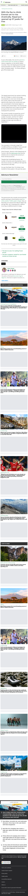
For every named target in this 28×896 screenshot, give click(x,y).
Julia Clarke (9, 25)
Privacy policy (4, 873)
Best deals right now (12, 5)
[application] (14, 133)
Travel (3, 264)
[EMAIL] (15, 270)
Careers (3, 882)
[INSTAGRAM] (11, 270)
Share (4, 56)
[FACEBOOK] (8, 270)
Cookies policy (5, 876)
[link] (6, 217)
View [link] (22, 217)
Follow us (17, 56)
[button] (1, 2)
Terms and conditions (6, 867)
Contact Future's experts (7, 870)
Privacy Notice (18, 186)
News (3, 25)
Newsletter (24, 56)
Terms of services (16, 185)
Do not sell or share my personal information (11, 887)
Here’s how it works (9, 33)
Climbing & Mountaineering (7, 8)
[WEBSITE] (13, 270)
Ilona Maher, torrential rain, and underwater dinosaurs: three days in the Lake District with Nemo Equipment (15, 823)
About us (3, 884)
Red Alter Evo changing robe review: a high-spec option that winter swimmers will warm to (15, 830)
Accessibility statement (7, 879)
